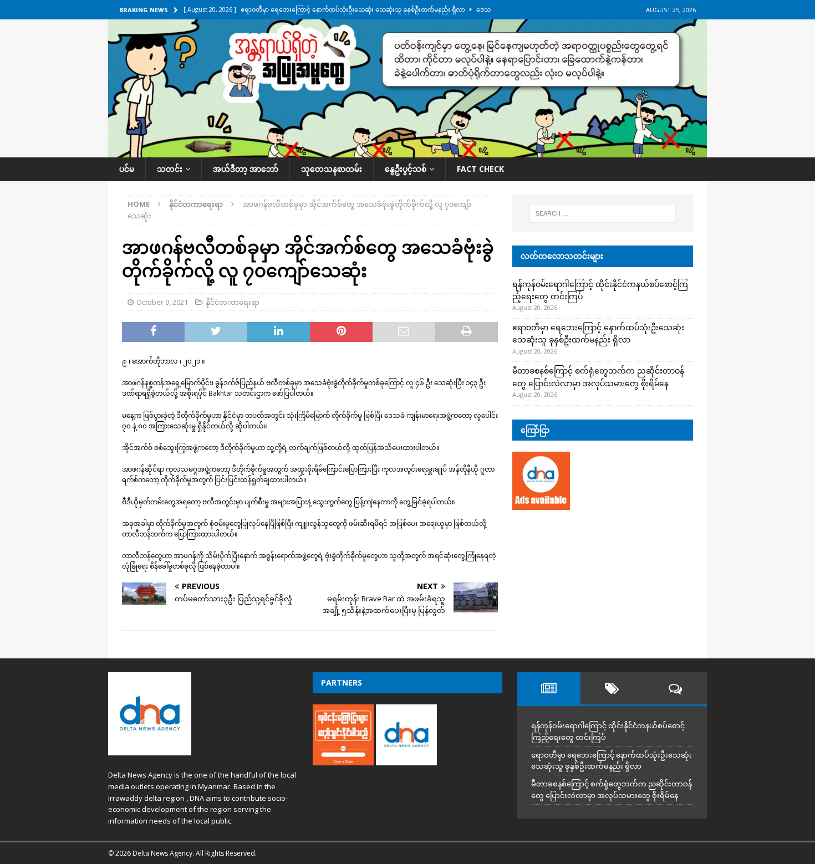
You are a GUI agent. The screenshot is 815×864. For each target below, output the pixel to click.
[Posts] (548, 688)
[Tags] (612, 688)
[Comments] (675, 688)
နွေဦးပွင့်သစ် (405, 168)
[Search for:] (602, 213)
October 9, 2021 (162, 302)
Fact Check (480, 168)
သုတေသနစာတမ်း (331, 168)
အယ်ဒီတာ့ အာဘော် (245, 168)
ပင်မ (126, 168)
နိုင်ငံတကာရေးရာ (232, 302)
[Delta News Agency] (407, 151)
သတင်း (169, 168)
